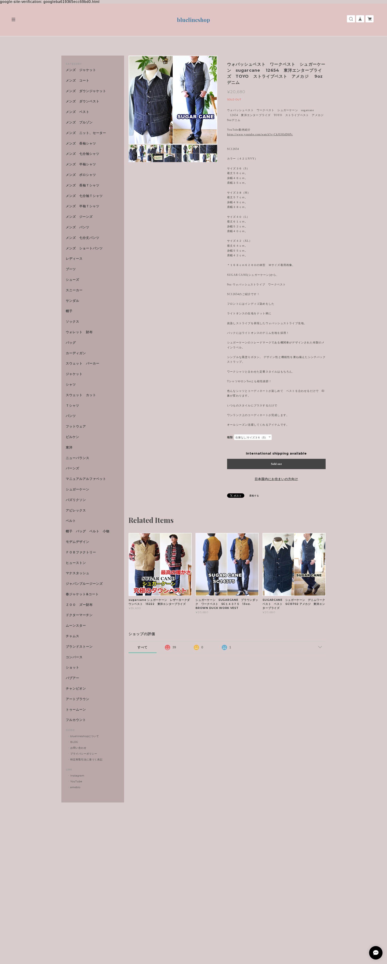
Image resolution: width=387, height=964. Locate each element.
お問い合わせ (78, 747)
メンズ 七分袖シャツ (82, 154)
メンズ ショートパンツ (84, 248)
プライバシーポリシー (83, 753)
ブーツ (71, 269)
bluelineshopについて (84, 736)
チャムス (72, 636)
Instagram (77, 775)
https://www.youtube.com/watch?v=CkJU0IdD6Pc (260, 134)
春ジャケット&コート (82, 594)
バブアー (72, 678)
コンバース (74, 657)
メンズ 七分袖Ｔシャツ (84, 196)
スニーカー (74, 290)
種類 (230, 437)
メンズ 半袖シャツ (81, 164)
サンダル (72, 301)
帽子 (69, 311)
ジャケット (74, 374)
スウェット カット (81, 395)
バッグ (71, 343)
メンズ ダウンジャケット (86, 91)
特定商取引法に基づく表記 (86, 759)
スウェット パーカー (82, 363)
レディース (76, 259)
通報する (254, 495)
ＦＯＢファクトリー (81, 552)
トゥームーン (76, 710)
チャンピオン (76, 688)
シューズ (72, 280)
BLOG (74, 742)
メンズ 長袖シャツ (81, 143)
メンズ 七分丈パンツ (82, 238)
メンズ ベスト (77, 112)
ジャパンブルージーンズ (84, 584)
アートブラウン (77, 699)
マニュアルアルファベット (86, 479)
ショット (72, 667)
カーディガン (76, 353)
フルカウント (76, 720)
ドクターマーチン (79, 615)
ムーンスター (76, 626)
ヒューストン (76, 563)
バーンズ (72, 468)
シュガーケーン (77, 489)
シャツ (71, 384)
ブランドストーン (79, 647)
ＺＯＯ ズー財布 (79, 605)
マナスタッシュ (77, 573)
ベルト (71, 521)
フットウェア (76, 426)
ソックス (72, 321)
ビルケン (72, 437)
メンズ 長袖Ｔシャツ (82, 185)
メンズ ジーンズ (79, 217)
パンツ (71, 416)
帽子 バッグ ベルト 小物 (87, 531)
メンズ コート (77, 80)
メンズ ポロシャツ (81, 175)
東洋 (69, 447)
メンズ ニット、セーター (86, 133)
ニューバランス (77, 458)
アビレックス (76, 510)
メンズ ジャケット (81, 70)
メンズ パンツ (77, 227)
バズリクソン (76, 500)
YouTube (76, 781)
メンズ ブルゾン (79, 122)
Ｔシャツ (72, 406)
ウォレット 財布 (79, 332)
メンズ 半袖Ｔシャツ (82, 206)
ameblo (75, 787)
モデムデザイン (77, 542)
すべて (143, 647)
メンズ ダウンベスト (82, 101)
